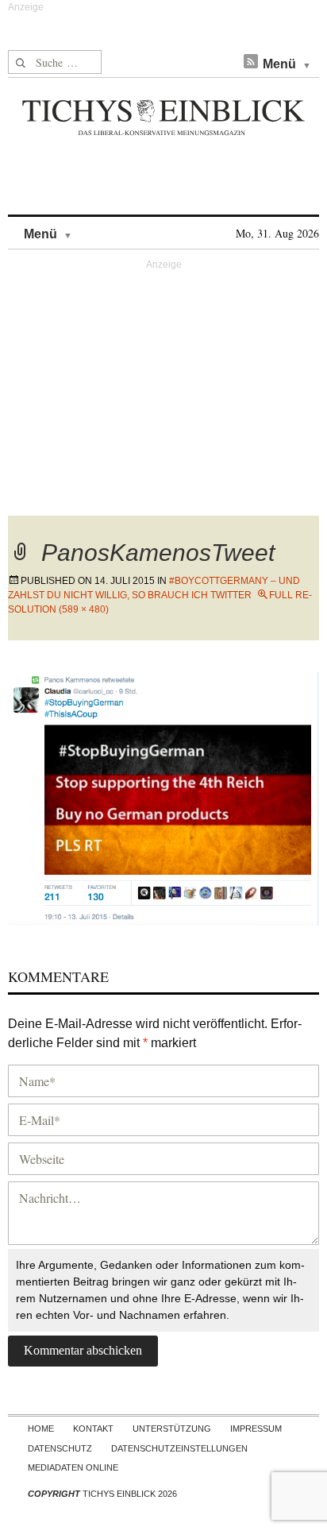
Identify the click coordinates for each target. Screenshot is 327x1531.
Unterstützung (172, 1428)
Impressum (256, 1428)
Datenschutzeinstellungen (179, 1448)
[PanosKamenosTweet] (163, 796)
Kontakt (93, 1428)
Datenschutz (60, 1448)
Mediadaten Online (73, 1467)
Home (41, 1428)
